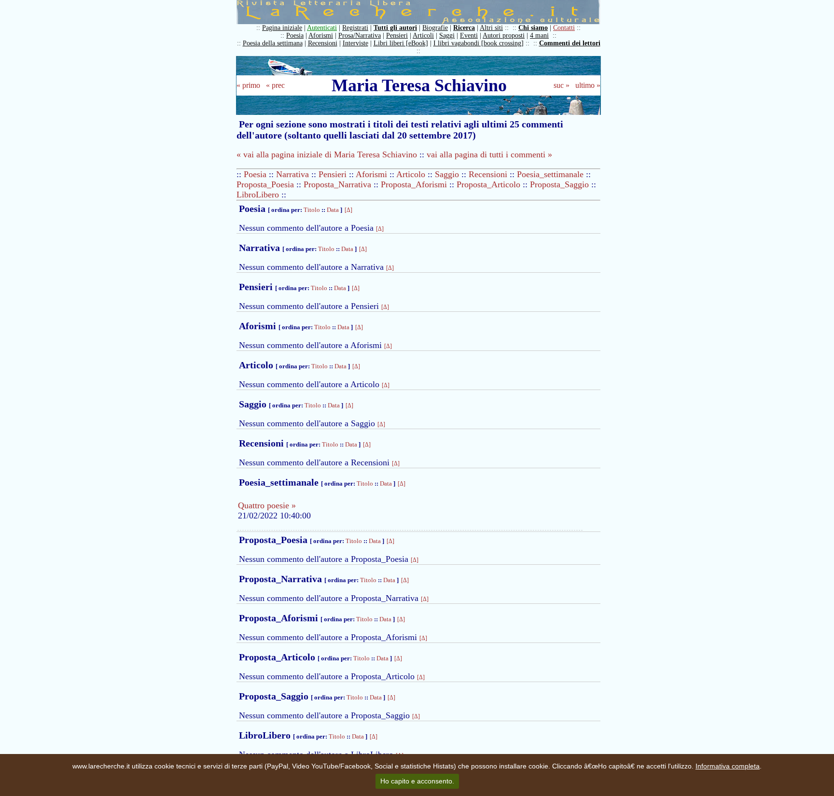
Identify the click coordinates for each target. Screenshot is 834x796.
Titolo (312, 209)
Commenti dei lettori (569, 43)
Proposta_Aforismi (414, 184)
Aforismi (320, 35)
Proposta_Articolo (488, 184)
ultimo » (587, 85)
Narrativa (292, 174)
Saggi (447, 35)
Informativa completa (727, 766)
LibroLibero (257, 194)
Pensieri (397, 35)
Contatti (564, 27)
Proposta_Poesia (265, 184)
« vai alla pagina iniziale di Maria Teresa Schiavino (326, 154)
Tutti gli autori (395, 27)
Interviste (355, 43)
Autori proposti (504, 35)
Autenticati (322, 27)
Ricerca (464, 27)
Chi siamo (533, 27)
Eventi (469, 35)
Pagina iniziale (282, 27)
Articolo (410, 174)
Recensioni (322, 43)
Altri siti (491, 27)
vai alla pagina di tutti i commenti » (489, 154)
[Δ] (348, 210)
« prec (275, 85)
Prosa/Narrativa (359, 35)
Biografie (435, 27)
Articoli (423, 35)
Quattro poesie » (267, 505)
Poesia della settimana (273, 43)
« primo (248, 85)
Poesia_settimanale (550, 174)
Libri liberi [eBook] (401, 43)
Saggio (447, 174)
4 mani (539, 35)
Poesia (295, 35)
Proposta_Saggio (559, 184)
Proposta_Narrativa (337, 184)
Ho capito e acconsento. (417, 781)
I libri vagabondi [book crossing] (478, 43)
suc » (562, 85)
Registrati (355, 27)
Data (333, 209)
